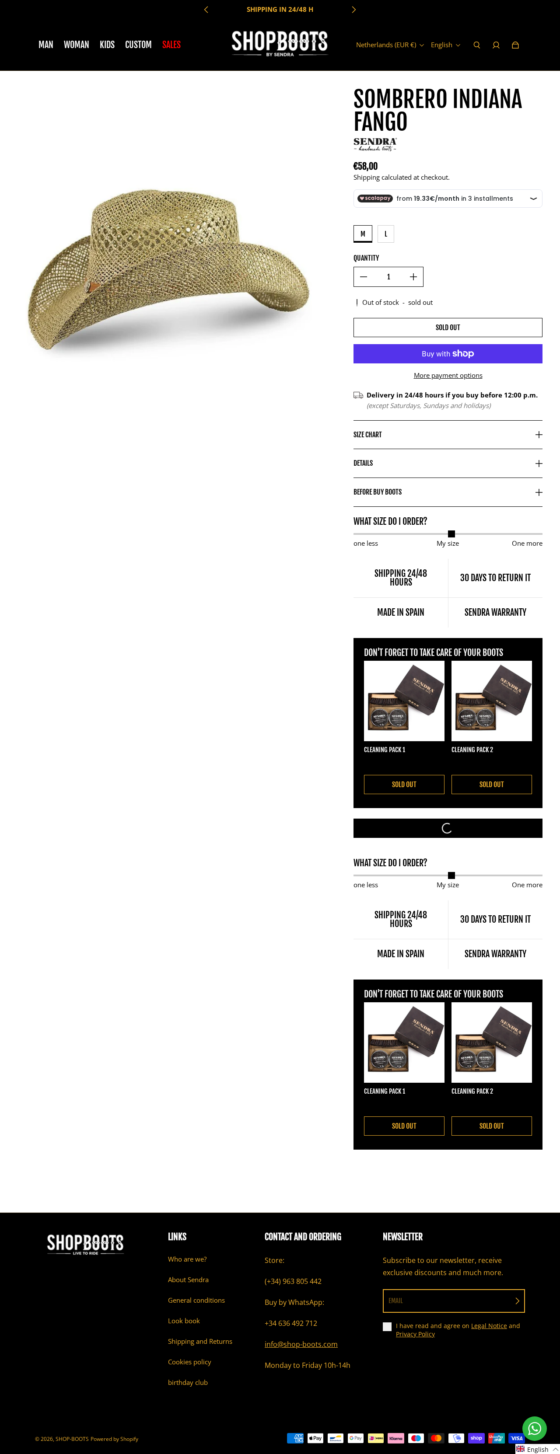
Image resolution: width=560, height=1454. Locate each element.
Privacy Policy (415, 1334)
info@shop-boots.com (301, 1344)
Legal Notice (489, 1326)
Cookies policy (189, 1362)
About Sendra (188, 1279)
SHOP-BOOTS (72, 1439)
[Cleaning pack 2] (492, 701)
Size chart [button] (368, 434)
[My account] (496, 45)
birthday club (188, 1382)
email (395, 1301)
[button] (537, 1449)
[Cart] (515, 45)
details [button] (363, 463)
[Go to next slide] (353, 10)
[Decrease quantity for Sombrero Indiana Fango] (363, 276)
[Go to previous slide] (206, 10)
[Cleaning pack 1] (404, 701)
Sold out (448, 327)
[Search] (476, 45)
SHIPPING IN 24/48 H (280, 9)
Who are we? (187, 1259)
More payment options (448, 375)
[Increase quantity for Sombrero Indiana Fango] (413, 276)
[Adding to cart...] (448, 828)
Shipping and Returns (200, 1341)
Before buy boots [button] (378, 492)
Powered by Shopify (114, 1439)
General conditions (196, 1300)
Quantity (366, 258)
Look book (184, 1320)
